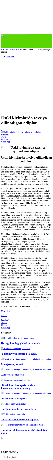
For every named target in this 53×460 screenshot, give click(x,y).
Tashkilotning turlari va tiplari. (18, 409)
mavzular (16, 49)
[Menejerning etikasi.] (26, 359)
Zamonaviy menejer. (12, 374)
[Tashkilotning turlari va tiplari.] (13, 404)
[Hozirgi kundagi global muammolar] (17, 338)
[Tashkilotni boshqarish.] (26, 393)
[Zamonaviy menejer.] (26, 369)
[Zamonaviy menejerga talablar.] (15, 348)
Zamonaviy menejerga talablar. (19, 353)
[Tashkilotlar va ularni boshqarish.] (13, 414)
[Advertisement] (26, 86)
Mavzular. (5, 311)
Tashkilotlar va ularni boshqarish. (20, 419)
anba (5, 315)
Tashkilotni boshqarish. (14, 398)
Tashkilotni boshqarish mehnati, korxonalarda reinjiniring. (19, 387)
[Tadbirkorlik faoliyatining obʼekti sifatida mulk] (22, 425)
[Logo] (14, 47)
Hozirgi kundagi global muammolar (21, 343)
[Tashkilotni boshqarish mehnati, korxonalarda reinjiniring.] (15, 380)
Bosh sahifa (6, 49)
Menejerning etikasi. (12, 364)
